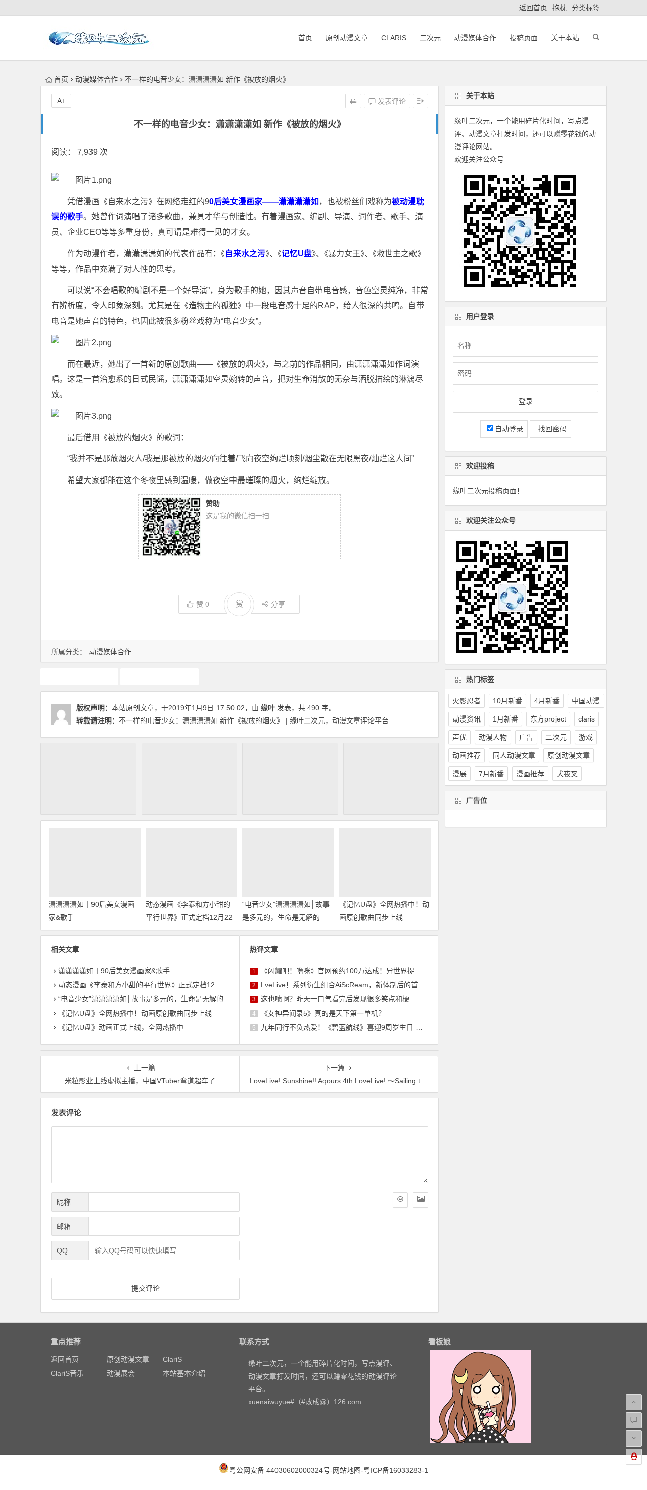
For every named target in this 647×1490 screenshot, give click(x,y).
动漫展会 (121, 1373)
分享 (278, 604)
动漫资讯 (466, 719)
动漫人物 (493, 737)
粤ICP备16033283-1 (395, 1470)
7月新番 (491, 774)
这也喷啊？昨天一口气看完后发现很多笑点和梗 (335, 999)
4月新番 (547, 701)
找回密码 (550, 429)
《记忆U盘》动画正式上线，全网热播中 (120, 1027)
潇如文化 (79, 676)
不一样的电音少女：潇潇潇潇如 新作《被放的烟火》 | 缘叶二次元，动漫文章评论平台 (254, 720)
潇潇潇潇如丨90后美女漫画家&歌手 (114, 971)
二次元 (430, 38)
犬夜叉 (567, 774)
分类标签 (586, 8)
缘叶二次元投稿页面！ (488, 491)
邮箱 (64, 1226)
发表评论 (391, 101)
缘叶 (268, 708)
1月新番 (505, 719)
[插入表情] (400, 1200)
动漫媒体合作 (475, 38)
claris (586, 719)
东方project (548, 719)
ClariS (393, 38)
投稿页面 (524, 38)
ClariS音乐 (67, 1373)
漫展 (459, 774)
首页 (305, 38)
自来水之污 (159, 676)
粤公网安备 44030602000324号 (279, 1470)
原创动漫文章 (347, 38)
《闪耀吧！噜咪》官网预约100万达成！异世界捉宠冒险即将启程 (362, 971)
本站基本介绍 (184, 1373)
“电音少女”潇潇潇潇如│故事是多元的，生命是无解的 (140, 999)
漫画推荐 (530, 774)
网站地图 (347, 1470)
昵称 (64, 1202)
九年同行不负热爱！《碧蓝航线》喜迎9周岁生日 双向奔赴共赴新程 (366, 1027)
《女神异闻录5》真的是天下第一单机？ (323, 1013)
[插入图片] (420, 1200)
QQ (62, 1250)
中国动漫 (586, 701)
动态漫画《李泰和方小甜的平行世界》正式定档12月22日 (189, 917)
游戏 (586, 737)
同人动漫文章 (514, 755)
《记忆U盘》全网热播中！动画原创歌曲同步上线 (135, 1013)
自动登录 (509, 429)
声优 (459, 737)
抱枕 (559, 8)
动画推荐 (466, 755)
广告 (526, 737)
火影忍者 (466, 701)
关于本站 (565, 38)
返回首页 (533, 8)
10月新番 (507, 701)
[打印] (353, 101)
